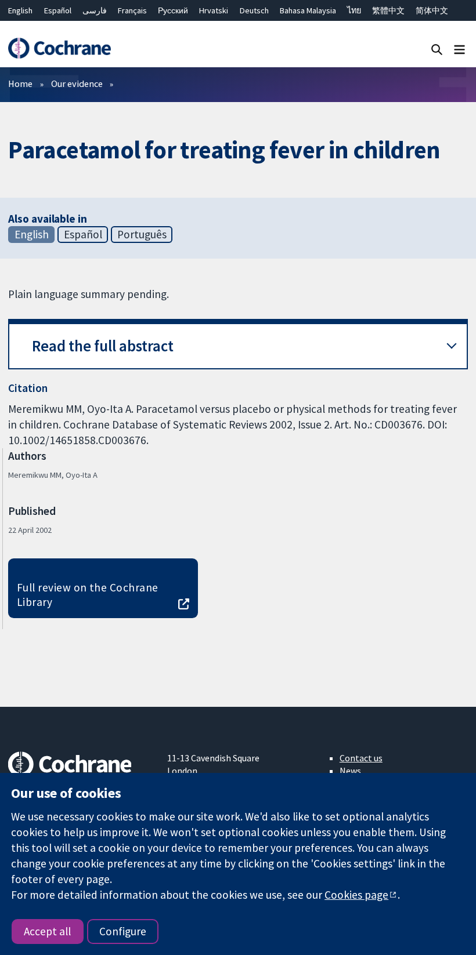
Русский (173, 10)
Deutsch (254, 10)
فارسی (94, 10)
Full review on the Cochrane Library (87, 594)
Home (20, 83)
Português (142, 234)
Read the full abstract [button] (103, 345)
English (20, 10)
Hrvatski (213, 10)
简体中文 (432, 10)
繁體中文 (388, 10)
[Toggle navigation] (459, 49)
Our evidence (77, 83)
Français (132, 10)
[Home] (59, 48)
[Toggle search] (436, 49)
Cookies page (356, 895)
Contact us (361, 758)
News (350, 770)
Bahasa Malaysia (308, 10)
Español (57, 10)
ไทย (354, 10)
